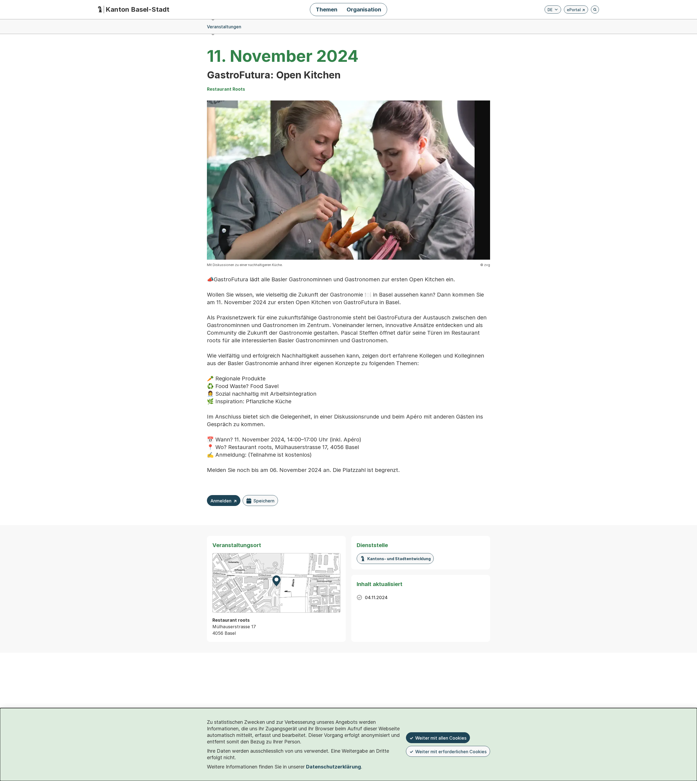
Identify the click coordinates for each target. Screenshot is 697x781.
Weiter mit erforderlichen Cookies (451, 751)
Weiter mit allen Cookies (440, 738)
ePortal (576, 10)
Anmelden (223, 502)
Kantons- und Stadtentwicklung (399, 558)
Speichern (263, 501)
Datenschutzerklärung (333, 767)
